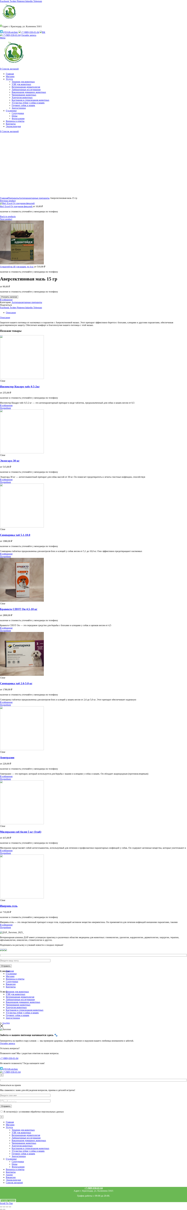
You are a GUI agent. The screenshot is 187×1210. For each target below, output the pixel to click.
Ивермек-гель (9, 905)
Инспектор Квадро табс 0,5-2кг (20, 386)
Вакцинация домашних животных (23, 1002)
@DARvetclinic (10, 32)
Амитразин (7, 757)
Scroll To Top (6, 1203)
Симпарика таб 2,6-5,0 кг (16, 683)
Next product (6, 219)
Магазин (10, 976)
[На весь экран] (7, 1206)
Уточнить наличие (9, 297)
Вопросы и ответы (15, 979)
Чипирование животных (18, 1005)
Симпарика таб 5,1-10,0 (15, 534)
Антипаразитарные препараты (34, 198)
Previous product (8, 200)
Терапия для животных (17, 991)
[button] (5, 408)
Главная (4, 198)
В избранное (6, 299)
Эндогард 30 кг (10, 460)
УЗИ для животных (15, 994)
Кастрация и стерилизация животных (24, 1010)
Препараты (13, 198)
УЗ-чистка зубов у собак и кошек (22, 1012)
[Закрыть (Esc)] (1, 1206)
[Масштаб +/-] (10, 1206)
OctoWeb (6, 1023)
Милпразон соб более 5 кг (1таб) (20, 831)
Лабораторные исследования (20, 999)
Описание (11, 312)
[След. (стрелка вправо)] (4, 1209)
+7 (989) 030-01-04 (30, 32)
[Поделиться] (4, 1206)
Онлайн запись (28, 35)
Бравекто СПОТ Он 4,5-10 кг (18, 609)
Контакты (11, 987)
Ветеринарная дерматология (20, 997)
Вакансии (11, 984)
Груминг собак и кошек (17, 1015)
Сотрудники (12, 981)
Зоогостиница (13, 1018)
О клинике (11, 973)
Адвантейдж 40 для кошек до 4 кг (17, 266)
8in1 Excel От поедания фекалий (16, 206)
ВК (43, 32)
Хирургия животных (16, 1007)
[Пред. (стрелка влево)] (1, 1209)
